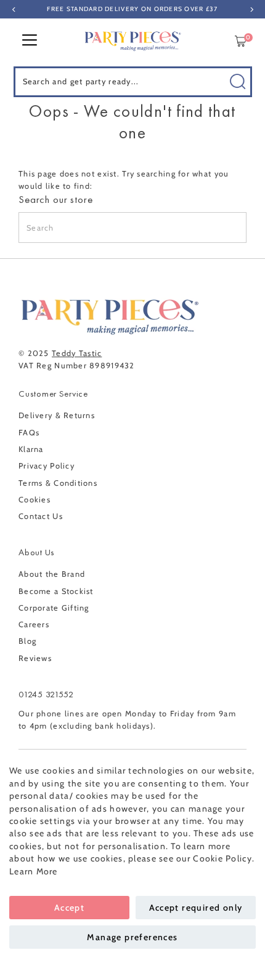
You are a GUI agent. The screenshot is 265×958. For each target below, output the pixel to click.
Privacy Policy (46, 465)
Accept (69, 907)
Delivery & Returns (56, 415)
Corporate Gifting (53, 607)
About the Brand (51, 574)
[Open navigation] (29, 41)
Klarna (31, 449)
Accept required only (196, 907)
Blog (27, 641)
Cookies (34, 499)
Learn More (33, 871)
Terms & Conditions (57, 483)
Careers (33, 624)
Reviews (35, 658)
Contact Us (40, 516)
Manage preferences (132, 937)
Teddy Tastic (77, 353)
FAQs (28, 432)
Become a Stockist (56, 591)
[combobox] (133, 81)
